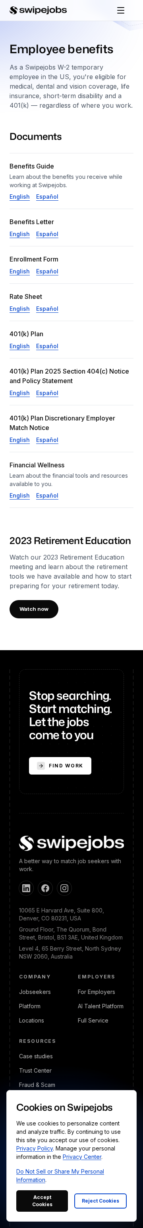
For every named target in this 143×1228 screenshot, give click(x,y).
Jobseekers (35, 991)
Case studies (36, 1056)
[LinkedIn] (26, 888)
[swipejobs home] (38, 10)
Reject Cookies (100, 1201)
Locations (31, 1020)
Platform (30, 1006)
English (20, 196)
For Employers (96, 991)
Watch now (33, 609)
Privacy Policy (34, 1148)
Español (47, 196)
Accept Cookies (42, 1200)
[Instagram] (64, 888)
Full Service (93, 1020)
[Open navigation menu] (121, 10)
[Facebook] (45, 888)
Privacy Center (82, 1156)
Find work (66, 766)
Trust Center (35, 1070)
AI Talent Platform (101, 1006)
